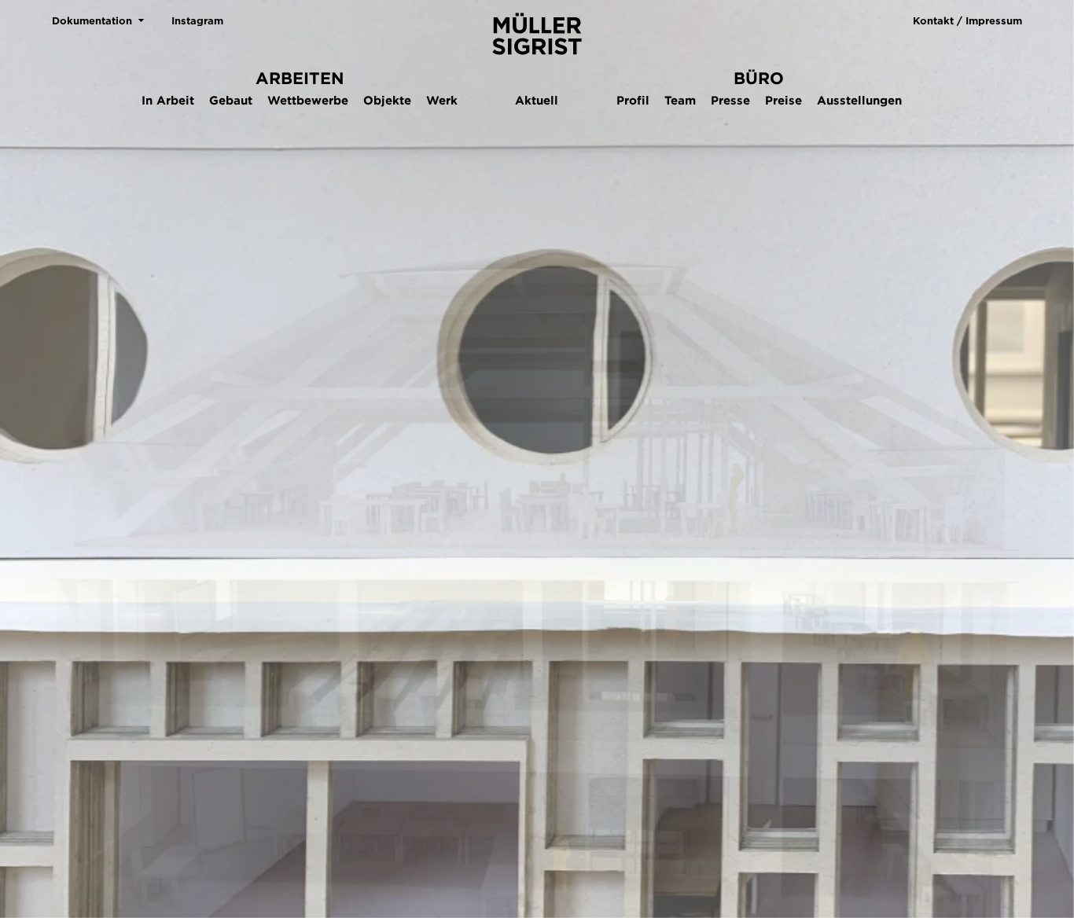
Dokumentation (92, 21)
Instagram (197, 21)
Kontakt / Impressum (967, 21)
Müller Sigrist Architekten (537, 34)
